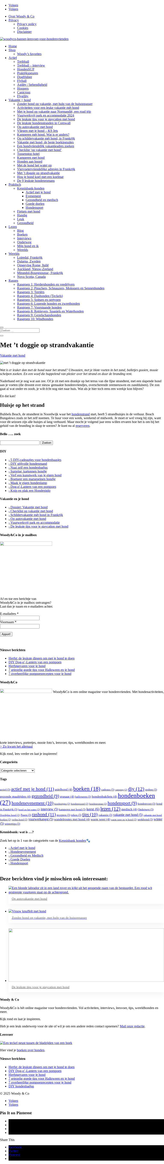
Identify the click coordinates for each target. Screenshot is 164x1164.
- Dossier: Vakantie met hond (28, 507)
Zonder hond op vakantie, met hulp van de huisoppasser (54, 104)
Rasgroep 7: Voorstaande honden (39, 307)
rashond (44, 814)
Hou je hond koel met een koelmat (40, 177)
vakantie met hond (128, 815)
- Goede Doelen (19, 859)
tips (90, 814)
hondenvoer (146, 803)
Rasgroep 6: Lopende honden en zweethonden (48, 303)
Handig (22, 215)
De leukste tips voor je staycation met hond (46, 119)
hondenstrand (81, 414)
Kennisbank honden (72, 840)
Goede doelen (35, 204)
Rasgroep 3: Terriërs (30, 292)
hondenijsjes (62, 804)
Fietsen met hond (28, 211)
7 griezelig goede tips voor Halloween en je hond (42, 670)
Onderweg (24, 242)
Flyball (21, 81)
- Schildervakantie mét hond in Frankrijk (36, 515)
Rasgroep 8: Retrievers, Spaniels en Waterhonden (50, 311)
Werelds (22, 250)
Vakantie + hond (20, 100)
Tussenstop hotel (28, 154)
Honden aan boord (29, 161)
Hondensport (34, 207)
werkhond (145, 819)
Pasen (26, 815)
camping (121, 790)
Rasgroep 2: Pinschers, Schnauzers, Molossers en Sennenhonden (60, 288)
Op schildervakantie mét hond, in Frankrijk (46, 138)
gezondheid (45, 796)
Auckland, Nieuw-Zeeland (35, 269)
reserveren (82, 425)
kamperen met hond (72, 809)
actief (5, 789)
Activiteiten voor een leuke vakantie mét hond (48, 107)
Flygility (22, 96)
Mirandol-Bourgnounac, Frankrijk (40, 273)
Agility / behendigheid (32, 84)
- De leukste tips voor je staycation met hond (38, 526)
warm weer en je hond (124, 819)
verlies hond (20, 819)
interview (49, 809)
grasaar (67, 796)
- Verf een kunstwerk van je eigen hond (35, 475)
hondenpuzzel (79, 804)
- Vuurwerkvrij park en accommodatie (34, 522)
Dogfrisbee (24, 77)
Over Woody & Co (21, 16)
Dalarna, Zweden (29, 261)
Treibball (23, 61)
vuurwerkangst (40, 819)
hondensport (122, 803)
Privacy (14, 20)
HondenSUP (25, 69)
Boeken (22, 234)
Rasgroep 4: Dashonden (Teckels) (40, 296)
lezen (110, 808)
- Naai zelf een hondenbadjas (28, 467)
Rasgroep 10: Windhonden (35, 319)
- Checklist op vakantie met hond (31, 511)
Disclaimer (24, 32)
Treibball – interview (31, 65)
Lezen (13, 227)
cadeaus (107, 789)
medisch (129, 809)
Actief (13, 58)
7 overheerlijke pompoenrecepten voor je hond (40, 673)
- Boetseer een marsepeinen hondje (32, 479)
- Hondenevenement (22, 851)
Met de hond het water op (34, 165)
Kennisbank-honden (30, 188)
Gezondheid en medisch (42, 200)
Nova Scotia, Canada (31, 277)
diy (136, 789)
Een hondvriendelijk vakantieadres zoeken (45, 146)
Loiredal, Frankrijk (29, 257)
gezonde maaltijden (15, 796)
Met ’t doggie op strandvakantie (38, 173)
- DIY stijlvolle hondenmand (28, 463)
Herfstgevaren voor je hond (27, 666)
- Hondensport (18, 863)
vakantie (105, 815)
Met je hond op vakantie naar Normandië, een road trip (54, 111)
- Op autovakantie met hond (27, 519)
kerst (93, 809)
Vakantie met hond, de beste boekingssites (45, 142)
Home (13, 46)
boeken (86, 789)
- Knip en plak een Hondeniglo (29, 490)
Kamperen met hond (31, 157)
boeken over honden (30, 1050)
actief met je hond (32, 789)
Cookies (22, 28)
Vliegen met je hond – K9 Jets (37, 131)
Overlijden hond (10, 815)
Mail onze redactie (132, 1026)
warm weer (100, 819)
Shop (12, 50)
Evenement (33, 196)
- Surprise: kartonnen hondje (28, 471)
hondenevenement (32, 803)
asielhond (63, 789)
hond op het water (29, 809)
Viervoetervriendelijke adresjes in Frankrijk (46, 169)
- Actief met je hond (22, 848)
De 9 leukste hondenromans (36, 180)
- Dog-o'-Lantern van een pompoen (32, 487)
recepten (63, 815)
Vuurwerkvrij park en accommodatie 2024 (45, 115)
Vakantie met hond (12, 355)
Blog (20, 230)
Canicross (23, 92)
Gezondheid (25, 223)
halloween (83, 796)
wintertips (12, 823)
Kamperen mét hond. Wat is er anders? (43, 134)
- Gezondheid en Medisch (26, 855)
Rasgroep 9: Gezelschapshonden (39, 315)
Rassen (13, 280)
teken (76, 815)
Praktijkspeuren (27, 73)
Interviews (24, 238)
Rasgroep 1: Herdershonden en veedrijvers (46, 284)
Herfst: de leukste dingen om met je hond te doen (42, 658)
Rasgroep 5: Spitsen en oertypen (39, 300)
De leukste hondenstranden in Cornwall (43, 123)
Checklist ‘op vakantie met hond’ (39, 150)
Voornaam (8, 622)
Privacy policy (27, 24)
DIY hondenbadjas (21, 1086)
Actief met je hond (38, 192)
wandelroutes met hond (72, 819)
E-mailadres (9, 614)
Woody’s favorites (29, 54)
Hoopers (23, 88)
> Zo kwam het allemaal (16, 746)
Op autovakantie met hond (35, 127)
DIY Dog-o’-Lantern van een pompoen (35, 662)
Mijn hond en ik (28, 246)
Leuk (20, 219)
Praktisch (15, 184)
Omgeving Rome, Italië (33, 265)
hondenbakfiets (104, 796)
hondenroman (98, 804)
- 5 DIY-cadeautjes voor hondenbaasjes (35, 460)
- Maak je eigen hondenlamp (28, 483)
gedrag (151, 789)
